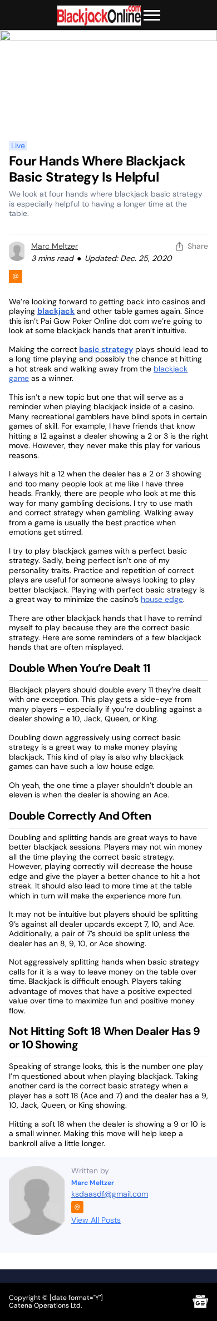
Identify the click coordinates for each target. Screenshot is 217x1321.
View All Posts (96, 1220)
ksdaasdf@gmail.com (109, 1194)
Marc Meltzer (54, 246)
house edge (162, 599)
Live (18, 145)
